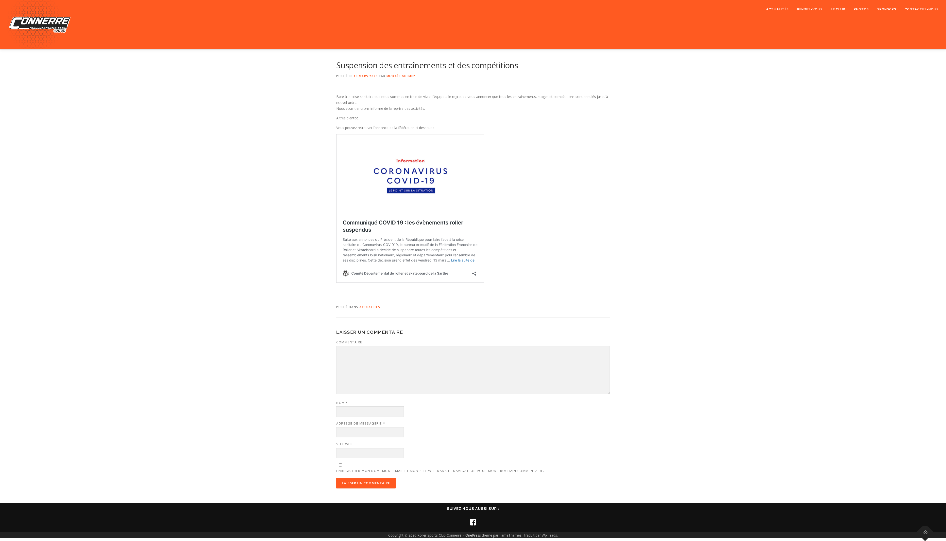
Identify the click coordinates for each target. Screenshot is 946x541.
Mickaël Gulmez (401, 76)
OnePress (473, 535)
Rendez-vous (810, 9)
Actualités (777, 9)
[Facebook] (473, 522)
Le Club (838, 9)
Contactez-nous (922, 9)
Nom (342, 402)
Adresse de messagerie (360, 423)
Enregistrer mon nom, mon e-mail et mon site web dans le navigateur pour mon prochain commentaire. (440, 470)
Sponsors (886, 9)
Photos (861, 9)
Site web (344, 444)
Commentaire (349, 342)
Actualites (369, 307)
